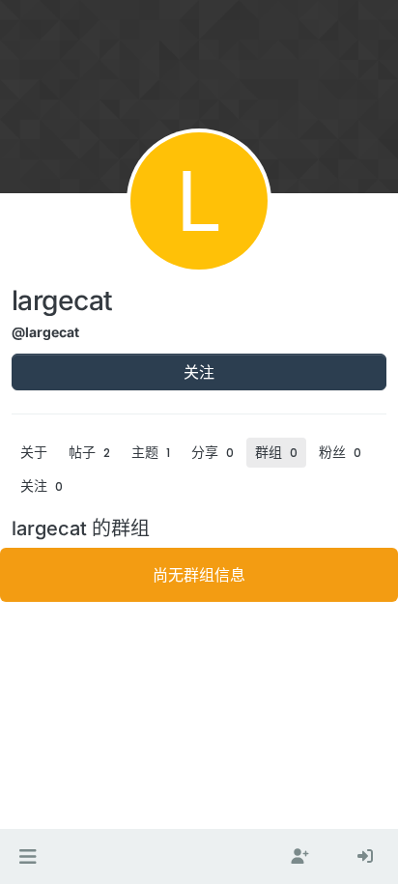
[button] (27, 857)
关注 (199, 372)
